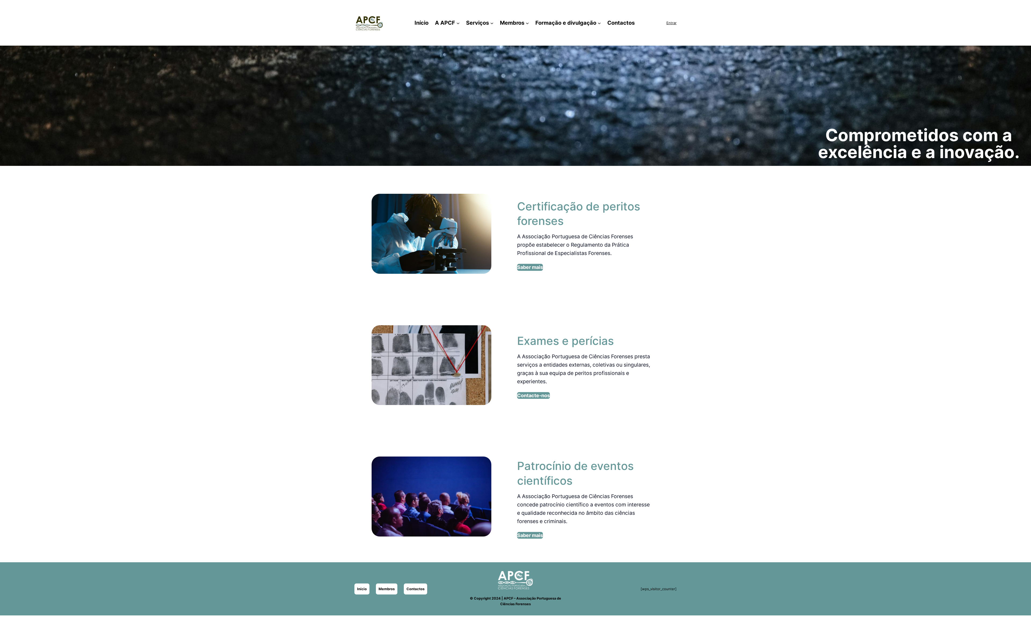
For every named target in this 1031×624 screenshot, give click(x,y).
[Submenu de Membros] (527, 22)
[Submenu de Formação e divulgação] (599, 22)
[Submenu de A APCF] (458, 22)
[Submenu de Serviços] (491, 22)
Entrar (671, 23)
